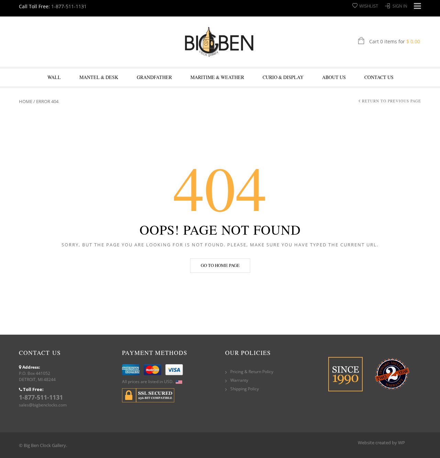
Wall (54, 77)
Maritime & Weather (217, 77)
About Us (334, 77)
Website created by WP (381, 442)
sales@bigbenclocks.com (43, 405)
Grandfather (154, 77)
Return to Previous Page (391, 100)
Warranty (239, 380)
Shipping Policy (244, 389)
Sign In (400, 6)
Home (25, 101)
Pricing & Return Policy (251, 372)
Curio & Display (283, 77)
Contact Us (379, 77)
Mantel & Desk (98, 77)
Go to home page (220, 265)
